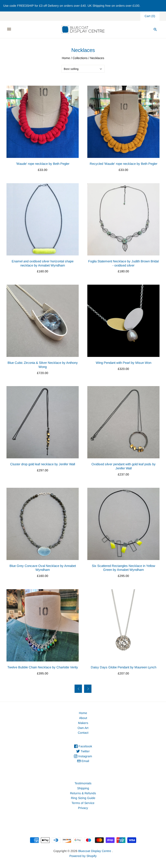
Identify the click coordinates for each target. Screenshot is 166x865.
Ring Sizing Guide (83, 798)
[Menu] (9, 29)
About (83, 718)
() (150, 16)
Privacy (83, 808)
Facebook (85, 746)
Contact (83, 732)
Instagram (84, 756)
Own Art (83, 728)
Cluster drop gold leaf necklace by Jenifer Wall (42, 464)
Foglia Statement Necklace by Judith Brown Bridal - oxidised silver (123, 263)
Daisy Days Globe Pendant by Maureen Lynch (123, 667)
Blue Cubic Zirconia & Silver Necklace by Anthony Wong (43, 365)
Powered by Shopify (83, 856)
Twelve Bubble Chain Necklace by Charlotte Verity (42, 667)
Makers (83, 723)
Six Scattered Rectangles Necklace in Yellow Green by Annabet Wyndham (123, 568)
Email (85, 761)
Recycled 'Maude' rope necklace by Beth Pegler (123, 163)
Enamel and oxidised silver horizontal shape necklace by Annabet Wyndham (42, 263)
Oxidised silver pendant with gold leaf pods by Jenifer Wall (123, 466)
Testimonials (83, 783)
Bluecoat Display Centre (94, 851)
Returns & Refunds (83, 793)
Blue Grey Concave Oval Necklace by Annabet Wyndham (43, 568)
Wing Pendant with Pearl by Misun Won (123, 362)
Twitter (85, 751)
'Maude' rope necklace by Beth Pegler (42, 163)
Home (66, 58)
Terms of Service (83, 803)
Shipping (83, 788)
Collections (80, 58)
